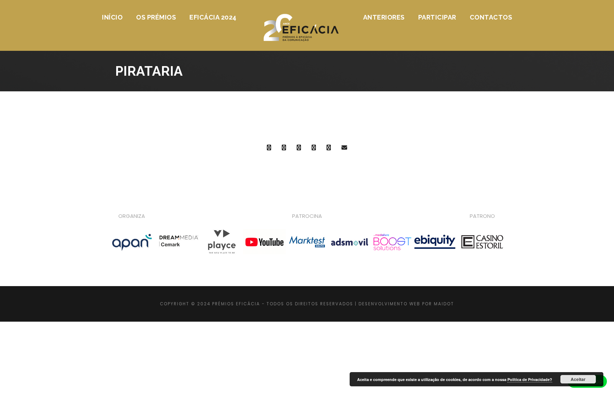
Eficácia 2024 (213, 17)
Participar (437, 17)
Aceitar (578, 379)
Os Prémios (156, 17)
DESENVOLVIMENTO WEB (389, 304)
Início (112, 17)
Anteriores (384, 17)
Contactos (491, 17)
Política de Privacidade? (529, 379)
